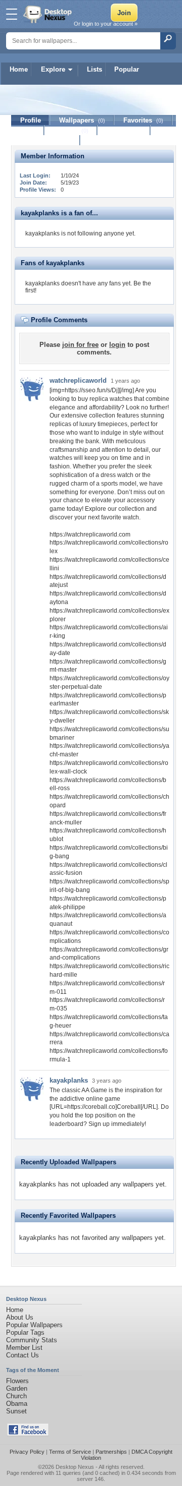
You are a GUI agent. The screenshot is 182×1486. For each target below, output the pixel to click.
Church (16, 1396)
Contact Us (22, 1355)
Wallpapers (82, 120)
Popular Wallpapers (34, 1325)
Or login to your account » (106, 24)
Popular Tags (25, 1332)
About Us (19, 1317)
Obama (16, 1403)
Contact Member (45, 140)
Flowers (17, 1381)
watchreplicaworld (78, 380)
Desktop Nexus (75, 1467)
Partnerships (111, 1452)
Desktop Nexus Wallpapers (48, 14)
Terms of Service (70, 1452)
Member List (24, 1347)
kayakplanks (69, 1080)
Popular (126, 69)
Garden (16, 1388)
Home (19, 69)
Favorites (143, 120)
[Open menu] (11, 14)
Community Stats (31, 1340)
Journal (71, 130)
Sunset (16, 1411)
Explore (53, 69)
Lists (94, 69)
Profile (30, 120)
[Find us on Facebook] (28, 1434)
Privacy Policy (27, 1452)
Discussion (124, 130)
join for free (80, 344)
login (117, 344)
